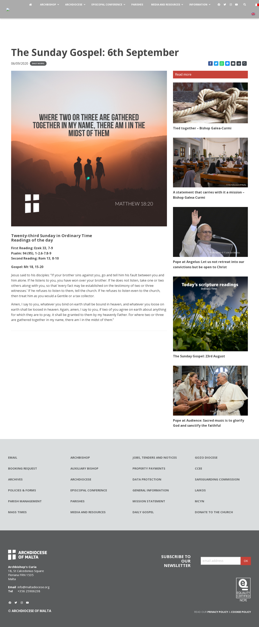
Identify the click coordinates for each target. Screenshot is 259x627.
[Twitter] (224, 4)
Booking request (22, 468)
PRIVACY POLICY (217, 612)
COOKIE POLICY (241, 612)
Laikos (200, 490)
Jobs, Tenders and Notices (155, 457)
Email (12, 457)
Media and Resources (88, 512)
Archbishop (80, 457)
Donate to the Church (214, 512)
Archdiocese (80, 479)
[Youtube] (236, 4)
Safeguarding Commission (217, 479)
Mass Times (17, 512)
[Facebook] (219, 4)
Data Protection (147, 479)
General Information (151, 490)
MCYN (199, 501)
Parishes (77, 501)
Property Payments (149, 468)
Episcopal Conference (88, 490)
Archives (15, 479)
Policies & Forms (22, 490)
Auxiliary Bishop (84, 468)
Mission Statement (149, 501)
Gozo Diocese (206, 457)
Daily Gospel (38, 63)
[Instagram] (230, 4)
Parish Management (25, 501)
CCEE (198, 468)
